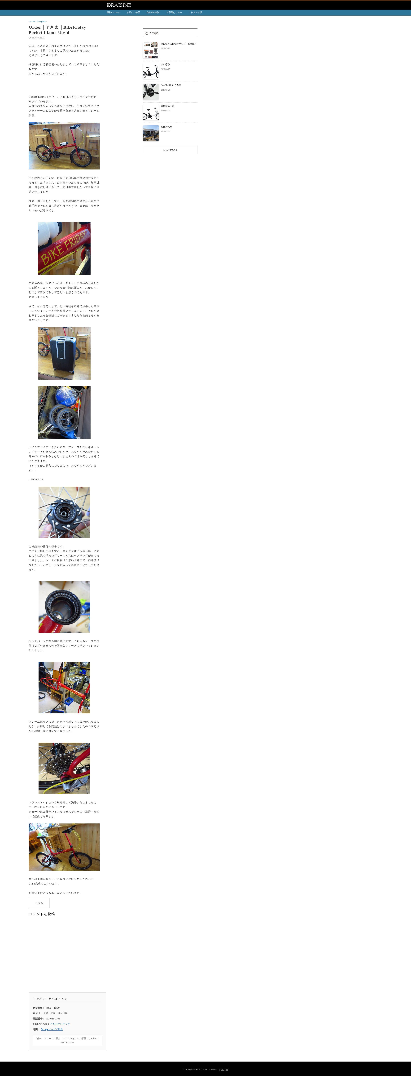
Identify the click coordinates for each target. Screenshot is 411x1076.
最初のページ (113, 12)
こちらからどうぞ (60, 1023)
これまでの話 (195, 12)
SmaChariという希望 (171, 85)
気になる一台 (167, 106)
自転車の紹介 (153, 12)
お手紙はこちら (174, 12)
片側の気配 (166, 127)
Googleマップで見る (52, 1029)
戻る (40, 902)
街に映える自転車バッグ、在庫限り (179, 44)
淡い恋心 (165, 64)
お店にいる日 (133, 12)
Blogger (224, 1069)
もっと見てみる (170, 150)
